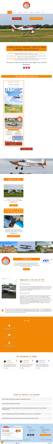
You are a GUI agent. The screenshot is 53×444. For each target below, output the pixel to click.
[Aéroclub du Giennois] (26, 8)
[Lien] (47, 261)
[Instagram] (29, 68)
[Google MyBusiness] (26, 68)
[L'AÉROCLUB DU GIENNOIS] (9, 247)
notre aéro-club (17, 53)
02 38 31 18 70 (44, 432)
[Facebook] (24, 68)
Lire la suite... (6, 368)
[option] (10, 364)
